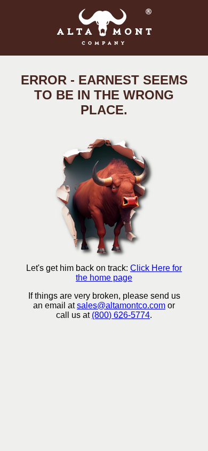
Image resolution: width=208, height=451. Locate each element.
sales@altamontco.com (121, 305)
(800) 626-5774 (121, 315)
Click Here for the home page (129, 272)
